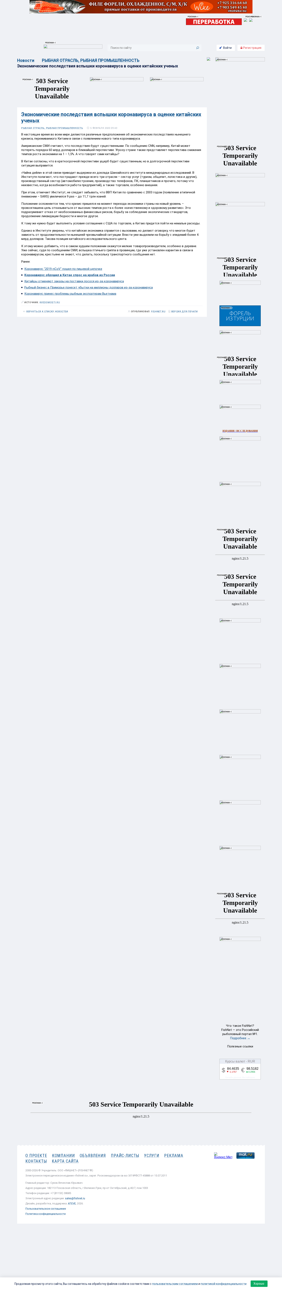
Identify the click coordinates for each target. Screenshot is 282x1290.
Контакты (36, 1161)
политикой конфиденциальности (223, 1283)
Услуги (151, 1155)
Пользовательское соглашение (45, 1208)
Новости (25, 60)
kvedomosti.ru (50, 302)
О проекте (36, 1155)
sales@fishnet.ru (75, 1198)
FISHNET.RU (158, 312)
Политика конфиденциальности (45, 1213)
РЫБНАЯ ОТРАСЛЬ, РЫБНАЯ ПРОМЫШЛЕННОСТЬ (90, 60)
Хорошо (259, 1283)
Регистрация (252, 47)
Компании (63, 1155)
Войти (227, 47)
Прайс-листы (125, 1155)
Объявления (93, 1155)
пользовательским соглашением (175, 1283)
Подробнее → (240, 1038)
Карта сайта (65, 1161)
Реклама (173, 1155)
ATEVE (72, 1203)
